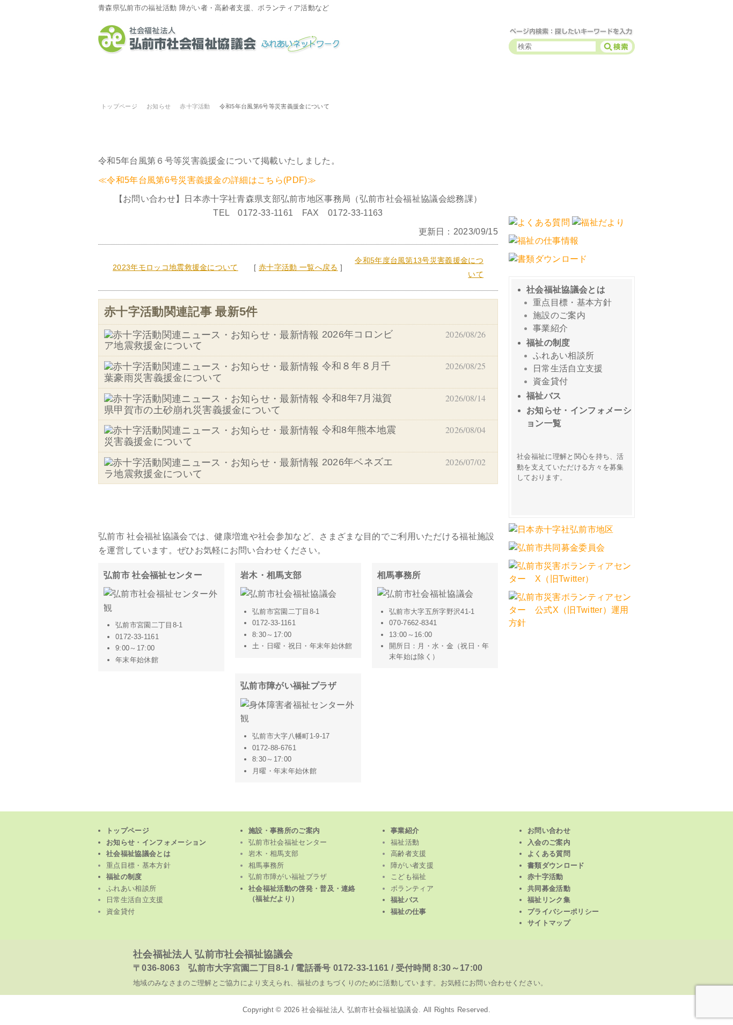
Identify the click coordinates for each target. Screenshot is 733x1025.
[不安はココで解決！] (539, 227)
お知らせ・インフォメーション (156, 842)
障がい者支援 (348, 79)
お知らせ (158, 106)
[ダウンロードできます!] (598, 227)
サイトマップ (548, 923)
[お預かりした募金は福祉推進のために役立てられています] (557, 553)
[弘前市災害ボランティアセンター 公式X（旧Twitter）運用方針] (572, 628)
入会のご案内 (548, 842)
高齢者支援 (248, 79)
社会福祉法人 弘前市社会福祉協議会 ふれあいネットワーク (232, 39)
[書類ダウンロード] (548, 264)
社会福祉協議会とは (565, 289)
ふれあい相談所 (563, 355)
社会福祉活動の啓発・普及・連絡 (302, 893)
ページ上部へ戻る (367, 803)
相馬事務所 (266, 865)
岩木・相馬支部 (273, 854)
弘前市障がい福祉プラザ (287, 877)
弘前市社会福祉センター (287, 842)
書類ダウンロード (556, 865)
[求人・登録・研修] (543, 246)
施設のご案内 (559, 315)
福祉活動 (147, 79)
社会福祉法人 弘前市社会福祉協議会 (213, 954)
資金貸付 (550, 381)
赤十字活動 (195, 106)
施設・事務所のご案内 (284, 830)
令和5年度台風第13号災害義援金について (419, 267)
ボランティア (547, 79)
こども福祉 (447, 79)
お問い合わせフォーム (572, 157)
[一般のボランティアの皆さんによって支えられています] (561, 534)
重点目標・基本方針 (572, 302)
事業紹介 (550, 328)
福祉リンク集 (548, 900)
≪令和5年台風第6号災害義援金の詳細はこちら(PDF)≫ (207, 180)
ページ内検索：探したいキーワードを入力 (572, 31)
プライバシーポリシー (563, 911)
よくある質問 (548, 854)
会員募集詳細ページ (573, 495)
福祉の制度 (548, 342)
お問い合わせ (548, 830)
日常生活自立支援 (568, 368)
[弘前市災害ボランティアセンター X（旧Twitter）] (572, 584)
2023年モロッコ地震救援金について (175, 267)
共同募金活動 (548, 888)
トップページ (616, 79)
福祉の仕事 (409, 911)
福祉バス (543, 395)
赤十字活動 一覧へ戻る (298, 267)
